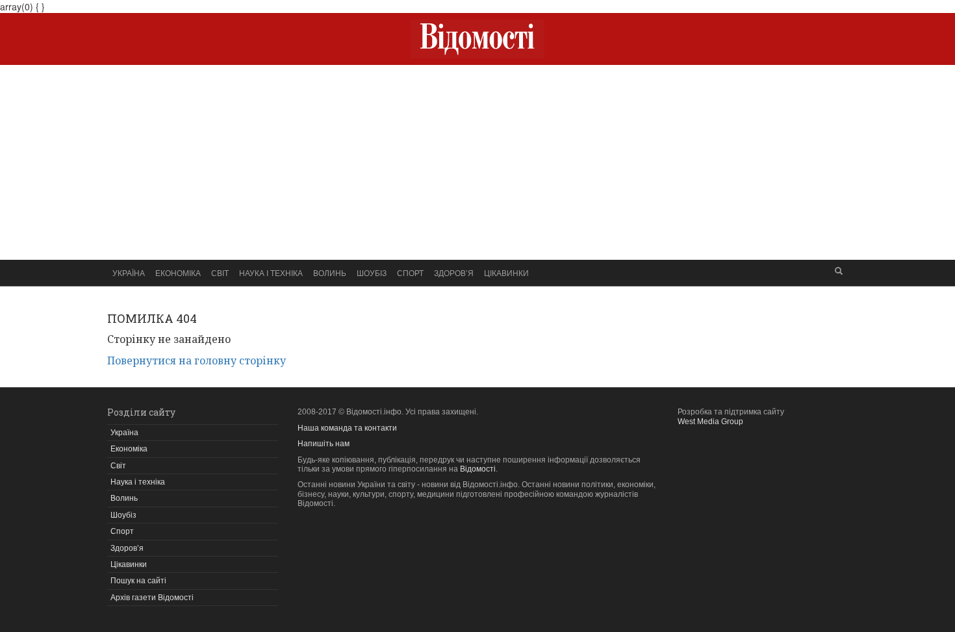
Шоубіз (372, 272)
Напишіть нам (324, 443)
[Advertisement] (477, 162)
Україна (128, 272)
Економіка (178, 272)
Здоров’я (454, 272)
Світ (220, 272)
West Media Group (710, 421)
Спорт (410, 272)
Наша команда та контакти (347, 428)
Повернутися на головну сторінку (196, 360)
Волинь (329, 272)
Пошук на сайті (138, 580)
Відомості (478, 469)
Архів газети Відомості (152, 597)
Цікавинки (506, 272)
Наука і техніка (271, 272)
